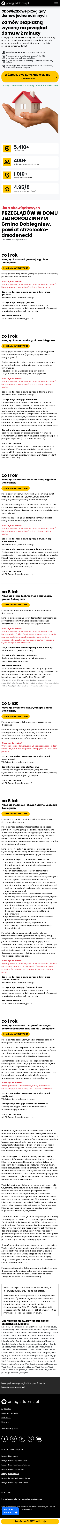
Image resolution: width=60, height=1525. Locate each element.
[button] (56, 3)
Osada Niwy (43, 1344)
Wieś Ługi (43, 1369)
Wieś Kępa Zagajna (48, 1355)
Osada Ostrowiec (36, 1346)
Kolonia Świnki (26, 1329)
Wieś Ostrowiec (8, 1361)
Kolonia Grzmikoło (30, 1326)
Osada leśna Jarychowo (42, 1335)
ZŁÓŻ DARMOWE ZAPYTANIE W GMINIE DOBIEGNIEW (27, 76)
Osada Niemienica (27, 1344)
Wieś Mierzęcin (36, 1358)
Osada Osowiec (19, 1346)
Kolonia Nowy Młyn (10, 1329)
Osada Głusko (20, 1332)
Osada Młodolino (9, 1344)
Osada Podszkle (19, 1349)
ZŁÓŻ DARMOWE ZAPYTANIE (27, 1521)
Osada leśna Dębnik (20, 1335)
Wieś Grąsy (32, 1355)
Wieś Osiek (49, 1358)
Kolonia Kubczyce (47, 1326)
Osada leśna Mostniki (11, 1338)
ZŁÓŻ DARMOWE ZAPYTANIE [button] (15, 268)
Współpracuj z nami (10, 1511)
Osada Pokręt (34, 1349)
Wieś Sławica (28, 1367)
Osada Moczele (45, 1341)
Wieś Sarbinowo (32, 1364)
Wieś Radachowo (41, 1361)
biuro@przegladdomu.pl (13, 1387)
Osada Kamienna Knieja (39, 1332)
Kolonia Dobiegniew (11, 1326)
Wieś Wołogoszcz (16, 1369)
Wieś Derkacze (19, 1355)
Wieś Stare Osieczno (11, 1367)
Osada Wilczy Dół (9, 1352)
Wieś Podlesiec (24, 1361)
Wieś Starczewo (48, 1364)
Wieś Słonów (41, 1367)
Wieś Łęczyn (32, 1369)
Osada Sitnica (48, 1349)
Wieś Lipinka (7, 1358)
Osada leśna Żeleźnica (26, 1341)
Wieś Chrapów (44, 1352)
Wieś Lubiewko (21, 1358)
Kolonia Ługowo (41, 1329)
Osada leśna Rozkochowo (35, 1338)
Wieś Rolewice (17, 1364)
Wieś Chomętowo (27, 1352)
